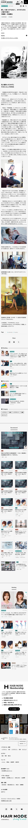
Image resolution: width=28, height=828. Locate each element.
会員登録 (17, 4)
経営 (2, 450)
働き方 (16, 529)
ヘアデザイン (4, 412)
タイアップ (12, 351)
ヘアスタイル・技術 (5, 738)
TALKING (10, 16)
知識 (11, 361)
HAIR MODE (4, 16)
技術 (11, 371)
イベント (13, 663)
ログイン (3, 792)
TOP (1, 738)
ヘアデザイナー (13, 391)
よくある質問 (4, 789)
